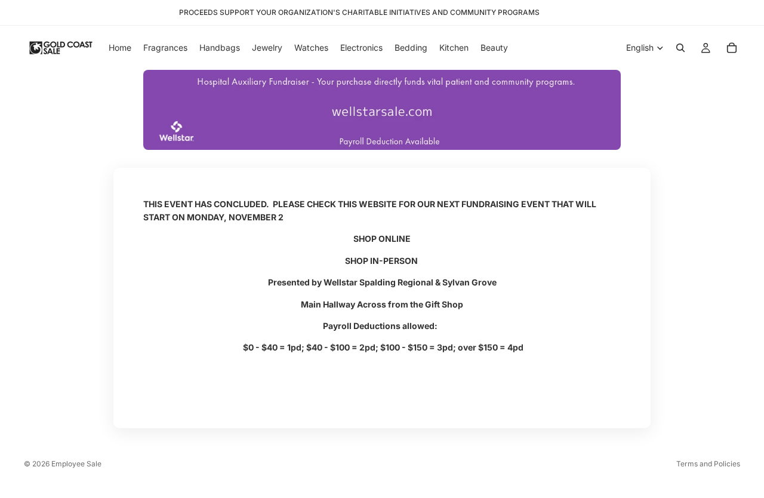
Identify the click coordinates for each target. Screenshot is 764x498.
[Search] (680, 48)
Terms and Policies (708, 463)
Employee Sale (76, 463)
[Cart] (732, 48)
